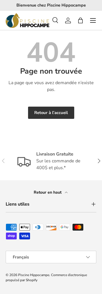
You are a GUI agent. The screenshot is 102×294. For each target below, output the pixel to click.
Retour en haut (48, 192)
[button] (80, 20)
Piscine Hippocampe (33, 275)
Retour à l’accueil (51, 112)
